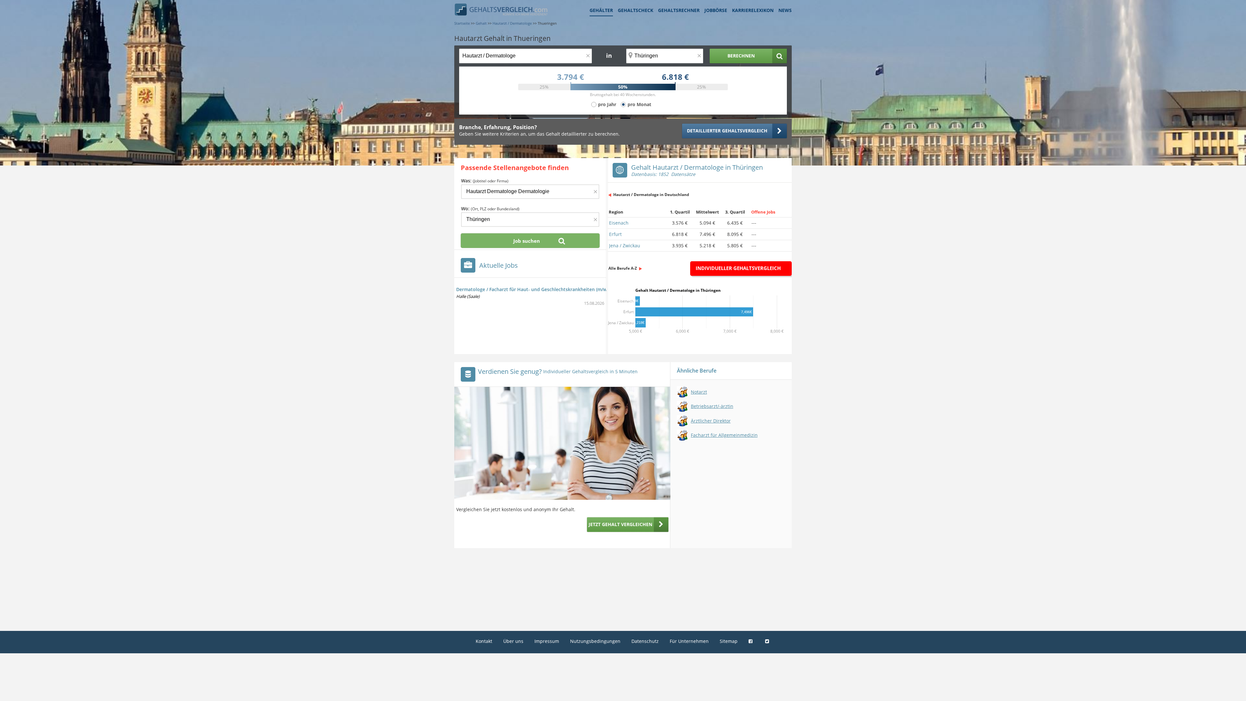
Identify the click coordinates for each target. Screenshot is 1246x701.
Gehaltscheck (635, 10)
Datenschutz (645, 641)
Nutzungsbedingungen (595, 641)
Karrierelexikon (753, 10)
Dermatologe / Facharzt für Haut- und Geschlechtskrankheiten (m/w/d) (534, 289)
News (785, 10)
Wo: (490, 208)
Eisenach (619, 223)
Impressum (546, 641)
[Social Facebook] (751, 641)
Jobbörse (715, 10)
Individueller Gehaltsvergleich (738, 268)
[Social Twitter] (768, 641)
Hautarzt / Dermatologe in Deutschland (651, 194)
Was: (484, 181)
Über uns (513, 641)
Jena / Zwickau (624, 245)
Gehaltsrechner (679, 10)
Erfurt (615, 234)
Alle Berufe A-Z (622, 268)
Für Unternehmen (689, 641)
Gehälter (601, 10)
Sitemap (729, 641)
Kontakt (484, 641)
